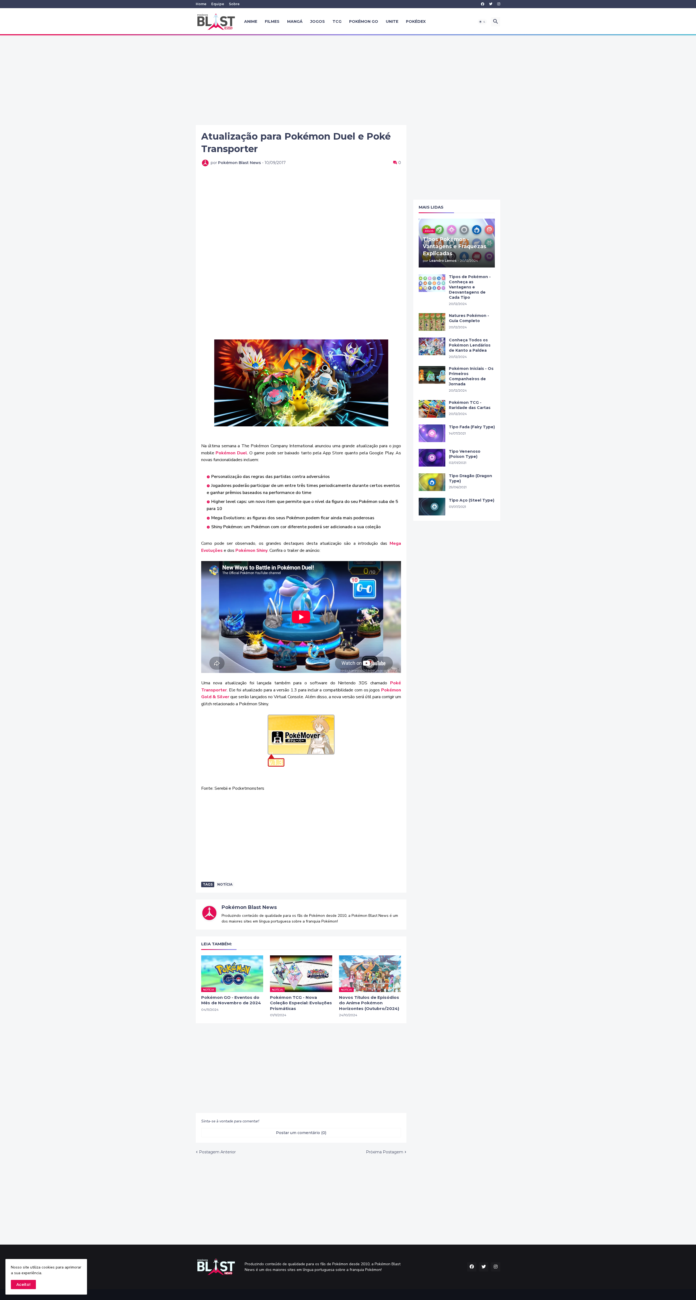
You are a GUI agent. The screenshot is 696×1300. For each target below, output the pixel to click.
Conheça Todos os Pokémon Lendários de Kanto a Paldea (469, 345)
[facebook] (482, 4)
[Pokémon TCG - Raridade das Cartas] (432, 409)
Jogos (317, 21)
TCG (337, 21)
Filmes (272, 21)
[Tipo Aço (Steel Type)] (432, 506)
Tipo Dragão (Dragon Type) (470, 478)
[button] (482, 21)
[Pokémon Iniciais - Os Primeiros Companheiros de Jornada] (432, 375)
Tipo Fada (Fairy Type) (472, 426)
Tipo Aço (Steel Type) (471, 500)
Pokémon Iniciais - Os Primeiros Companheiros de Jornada (471, 376)
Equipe (217, 4)
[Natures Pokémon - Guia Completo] (432, 322)
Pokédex (416, 21)
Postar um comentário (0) (301, 1132)
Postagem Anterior (217, 1152)
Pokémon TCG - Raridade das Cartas (469, 405)
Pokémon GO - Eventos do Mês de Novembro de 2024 (231, 1000)
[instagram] (498, 4)
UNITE (392, 21)
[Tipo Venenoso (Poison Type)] (432, 458)
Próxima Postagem (384, 1152)
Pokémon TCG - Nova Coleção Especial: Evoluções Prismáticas (301, 1003)
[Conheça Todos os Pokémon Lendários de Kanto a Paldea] (432, 346)
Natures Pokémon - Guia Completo (469, 318)
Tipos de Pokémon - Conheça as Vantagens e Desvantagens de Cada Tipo (470, 287)
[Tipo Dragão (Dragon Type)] (432, 482)
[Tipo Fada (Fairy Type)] (432, 433)
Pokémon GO (363, 21)
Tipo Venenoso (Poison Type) (464, 454)
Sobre (234, 4)
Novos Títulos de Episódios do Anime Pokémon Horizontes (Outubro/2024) (369, 1003)
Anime (250, 21)
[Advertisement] (348, 80)
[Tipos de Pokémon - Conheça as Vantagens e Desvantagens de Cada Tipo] (432, 283)
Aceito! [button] (23, 1284)
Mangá (295, 21)
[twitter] (490, 4)
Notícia (224, 884)
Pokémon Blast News (249, 907)
